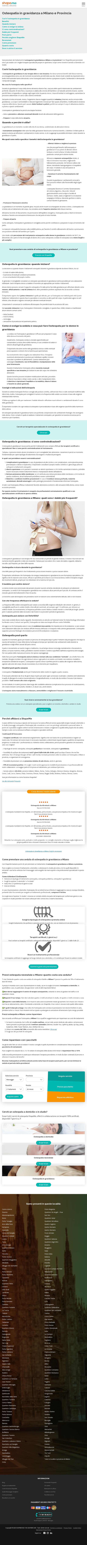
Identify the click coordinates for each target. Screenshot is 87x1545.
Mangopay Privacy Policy (43, 1530)
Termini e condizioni (56, 1528)
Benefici (5, 21)
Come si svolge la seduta (12, 27)
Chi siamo (47, 1485)
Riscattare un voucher (8, 1498)
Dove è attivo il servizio (12, 48)
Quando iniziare (9, 24)
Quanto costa (8, 45)
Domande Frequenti (50, 1482)
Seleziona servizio (12, 1076)
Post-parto (6, 35)
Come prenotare (9, 43)
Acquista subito (13, 1096)
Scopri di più (43, 710)
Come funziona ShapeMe (9, 1489)
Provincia (29, 1076)
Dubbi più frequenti (10, 32)
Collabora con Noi (49, 1492)
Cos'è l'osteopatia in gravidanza (16, 18)
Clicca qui (43, 432)
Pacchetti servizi (49, 1495)
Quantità (8, 1085)
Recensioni (6, 40)
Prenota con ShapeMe (43, 255)
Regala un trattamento (8, 1485)
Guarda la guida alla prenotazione (43, 967)
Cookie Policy (77, 1528)
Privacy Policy (68, 1528)
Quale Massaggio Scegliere (10, 1492)
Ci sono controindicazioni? (13, 29)
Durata (28, 1085)
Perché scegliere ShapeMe (13, 37)
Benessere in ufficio (50, 1489)
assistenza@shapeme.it (43, 1518)
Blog (3, 1482)
